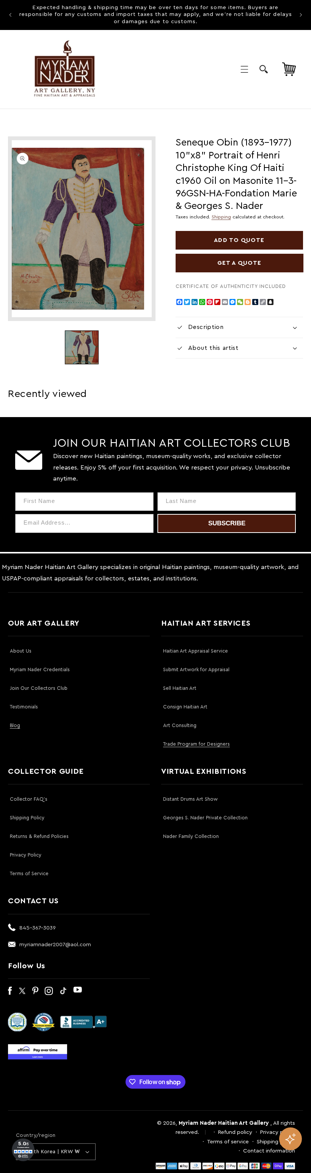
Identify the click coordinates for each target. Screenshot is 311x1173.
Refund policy (235, 1132)
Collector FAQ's (28, 799)
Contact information (269, 1151)
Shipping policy (276, 1142)
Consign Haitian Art (185, 706)
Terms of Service (29, 873)
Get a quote (239, 263)
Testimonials (24, 706)
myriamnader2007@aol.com (55, 944)
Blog (15, 725)
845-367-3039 (37, 928)
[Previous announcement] (10, 14)
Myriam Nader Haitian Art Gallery (224, 1123)
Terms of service (228, 1142)
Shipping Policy (27, 817)
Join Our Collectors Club (39, 688)
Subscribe (226, 523)
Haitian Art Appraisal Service (195, 650)
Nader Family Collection (191, 836)
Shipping (221, 217)
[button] (244, 69)
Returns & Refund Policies (39, 836)
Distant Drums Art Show (190, 799)
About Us (20, 650)
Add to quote (239, 240)
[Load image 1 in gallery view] (81, 347)
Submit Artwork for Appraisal (196, 669)
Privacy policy (277, 1132)
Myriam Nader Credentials (40, 669)
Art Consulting (179, 725)
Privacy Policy (25, 854)
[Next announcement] (300, 14)
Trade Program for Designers (196, 743)
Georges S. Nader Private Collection (205, 817)
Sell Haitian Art (179, 688)
